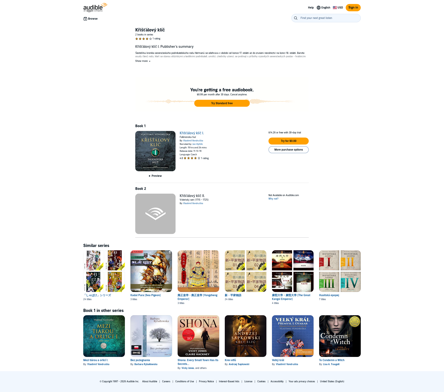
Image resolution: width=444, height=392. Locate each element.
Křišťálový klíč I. (192, 133)
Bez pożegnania (140, 360)
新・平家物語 (233, 295)
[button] (143, 61)
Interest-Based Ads (229, 381)
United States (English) (332, 381)
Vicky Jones (188, 368)
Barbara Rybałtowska (145, 364)
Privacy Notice (206, 381)
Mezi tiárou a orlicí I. (95, 360)
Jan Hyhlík (197, 144)
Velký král (278, 360)
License (248, 381)
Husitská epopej (329, 295)
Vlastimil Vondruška (193, 140)
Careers (166, 381)
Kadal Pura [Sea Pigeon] (145, 295)
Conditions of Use (184, 381)
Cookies (261, 381)
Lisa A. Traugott (331, 364)
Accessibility (277, 381)
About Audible (149, 381)
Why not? (273, 198)
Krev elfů (230, 360)
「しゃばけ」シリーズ (97, 295)
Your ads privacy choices (302, 381)
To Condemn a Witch (331, 360)
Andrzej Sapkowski (239, 364)
